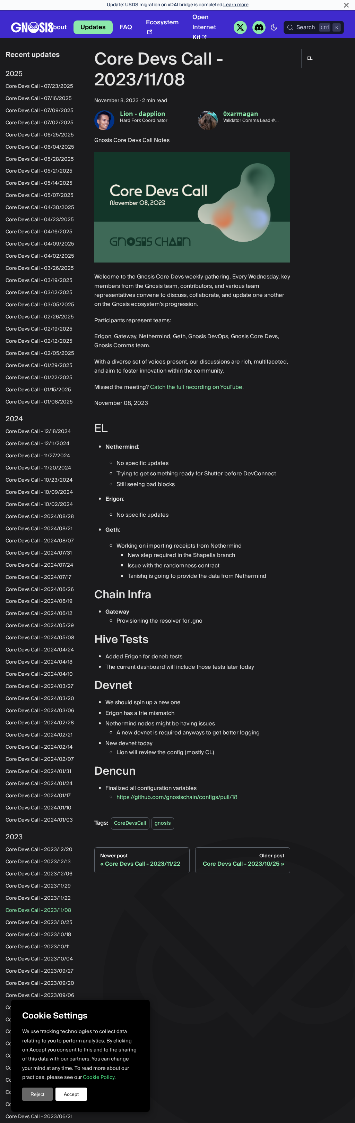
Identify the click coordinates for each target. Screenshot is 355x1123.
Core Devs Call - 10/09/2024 (39, 492)
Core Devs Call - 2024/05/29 (40, 626)
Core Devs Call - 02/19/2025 (39, 329)
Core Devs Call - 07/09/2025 (39, 111)
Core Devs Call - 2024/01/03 (39, 820)
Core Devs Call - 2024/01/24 (39, 784)
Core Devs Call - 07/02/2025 (39, 123)
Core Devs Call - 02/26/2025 (40, 317)
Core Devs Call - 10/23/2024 (39, 480)
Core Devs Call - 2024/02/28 (40, 723)
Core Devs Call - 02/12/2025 (39, 341)
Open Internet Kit (204, 27)
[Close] (346, 5)
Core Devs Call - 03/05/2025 (40, 305)
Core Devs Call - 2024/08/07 (40, 541)
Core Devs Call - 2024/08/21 (39, 529)
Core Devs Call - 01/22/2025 (39, 378)
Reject (37, 1094)
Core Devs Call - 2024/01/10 (38, 808)
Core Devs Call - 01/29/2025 (39, 365)
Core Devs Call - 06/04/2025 (40, 147)
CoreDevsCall (130, 823)
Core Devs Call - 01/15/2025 (38, 390)
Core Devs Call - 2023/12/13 (38, 862)
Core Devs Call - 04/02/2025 (40, 256)
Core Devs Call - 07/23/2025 (39, 86)
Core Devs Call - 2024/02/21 (39, 735)
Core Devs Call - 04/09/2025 (40, 244)
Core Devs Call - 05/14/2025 (39, 183)
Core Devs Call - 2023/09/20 (40, 983)
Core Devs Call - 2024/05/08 (40, 638)
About (58, 27)
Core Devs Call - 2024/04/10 (39, 674)
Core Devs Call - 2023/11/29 (38, 886)
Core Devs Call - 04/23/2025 (40, 220)
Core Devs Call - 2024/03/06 (40, 711)
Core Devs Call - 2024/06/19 (39, 601)
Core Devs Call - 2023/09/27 (39, 971)
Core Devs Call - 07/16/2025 (39, 98)
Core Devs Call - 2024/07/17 (38, 577)
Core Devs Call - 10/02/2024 (39, 504)
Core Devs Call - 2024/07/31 (39, 553)
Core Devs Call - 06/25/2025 (40, 135)
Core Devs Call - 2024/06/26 (40, 589)
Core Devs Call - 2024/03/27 (39, 686)
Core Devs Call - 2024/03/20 (40, 698)
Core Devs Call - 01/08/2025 (39, 402)
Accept (71, 1094)
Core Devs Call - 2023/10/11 (38, 947)
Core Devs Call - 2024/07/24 (39, 565)
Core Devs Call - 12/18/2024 (38, 431)
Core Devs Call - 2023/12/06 (39, 874)
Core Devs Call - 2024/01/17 (38, 796)
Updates (93, 27)
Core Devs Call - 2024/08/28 (40, 517)
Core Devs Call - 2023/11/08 (38, 910)
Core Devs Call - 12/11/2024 (37, 444)
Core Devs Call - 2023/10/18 (38, 935)
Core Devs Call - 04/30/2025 (40, 207)
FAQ (126, 27)
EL (309, 58)
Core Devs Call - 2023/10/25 (39, 922)
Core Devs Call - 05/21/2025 (39, 171)
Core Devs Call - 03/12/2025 (39, 293)
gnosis (163, 823)
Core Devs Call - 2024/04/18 (39, 662)
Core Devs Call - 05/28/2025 (40, 159)
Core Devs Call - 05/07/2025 (39, 195)
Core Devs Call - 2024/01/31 (38, 771)
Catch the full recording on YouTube (196, 387)
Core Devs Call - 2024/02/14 (39, 747)
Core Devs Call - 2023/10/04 (39, 959)
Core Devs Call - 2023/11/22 (38, 898)
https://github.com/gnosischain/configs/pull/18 (176, 797)
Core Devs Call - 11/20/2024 (38, 468)
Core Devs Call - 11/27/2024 (38, 456)
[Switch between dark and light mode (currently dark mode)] (273, 27)
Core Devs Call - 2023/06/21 (39, 1117)
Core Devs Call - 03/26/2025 (40, 268)
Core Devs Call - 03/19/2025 (39, 280)
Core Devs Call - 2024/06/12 (39, 613)
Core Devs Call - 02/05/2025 (40, 353)
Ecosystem (162, 22)
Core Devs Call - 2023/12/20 (39, 850)
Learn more (236, 5)
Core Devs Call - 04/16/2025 (39, 232)
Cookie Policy (98, 1077)
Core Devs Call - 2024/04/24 (40, 650)
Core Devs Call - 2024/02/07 (40, 759)
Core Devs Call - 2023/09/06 (40, 995)
